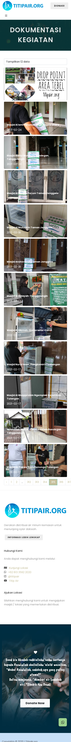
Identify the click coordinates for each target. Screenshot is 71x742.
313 (37, 482)
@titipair (13, 576)
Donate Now (35, 703)
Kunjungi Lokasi (18, 568)
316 (61, 482)
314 (45, 482)
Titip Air (13, 581)
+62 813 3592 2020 (19, 572)
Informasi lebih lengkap (24, 537)
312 (29, 482)
